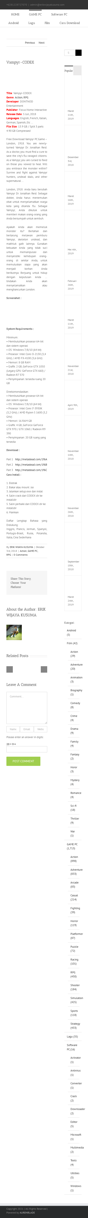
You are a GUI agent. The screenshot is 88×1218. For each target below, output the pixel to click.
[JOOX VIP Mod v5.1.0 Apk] (73, 301)
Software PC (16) (72, 1047)
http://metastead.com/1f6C (31, 470)
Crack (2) (73, 1098)
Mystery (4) (73, 782)
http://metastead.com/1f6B (31, 464)
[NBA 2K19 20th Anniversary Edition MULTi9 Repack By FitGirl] (73, 528)
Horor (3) (73, 769)
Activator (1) (73, 1060)
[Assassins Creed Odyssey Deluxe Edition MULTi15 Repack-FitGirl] (73, 421)
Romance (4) (73, 795)
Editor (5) (73, 1124)
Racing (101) (73, 962)
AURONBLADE (27, 1212)
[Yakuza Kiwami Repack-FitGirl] (73, 266)
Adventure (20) (73, 667)
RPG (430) (73, 974)
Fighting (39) (73, 910)
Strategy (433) (73, 1026)
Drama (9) (73, 731)
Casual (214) (73, 897)
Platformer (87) (73, 936)
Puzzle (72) (73, 949)
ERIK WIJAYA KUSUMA (21, 547)
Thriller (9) (73, 821)
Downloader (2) (73, 1111)
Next (41, 42)
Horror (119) (73, 923)
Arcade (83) (73, 885)
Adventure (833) (73, 872)
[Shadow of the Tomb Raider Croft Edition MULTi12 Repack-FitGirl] (73, 471)
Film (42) (72, 643)
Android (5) (71, 632)
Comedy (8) (73, 705)
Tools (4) (73, 1162)
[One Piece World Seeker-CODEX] (73, 177)
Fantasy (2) (73, 757)
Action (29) (73, 654)
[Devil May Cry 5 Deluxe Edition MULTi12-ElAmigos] (73, 81)
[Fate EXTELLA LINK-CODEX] (73, 582)
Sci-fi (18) (73, 808)
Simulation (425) (73, 1000)
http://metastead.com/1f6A (31, 459)
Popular (69, 70)
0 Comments (21, 554)
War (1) (72, 834)
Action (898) (73, 859)
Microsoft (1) (73, 1137)
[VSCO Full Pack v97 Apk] (73, 386)
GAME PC (33, 550)
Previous (30, 42)
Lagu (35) (72, 1036)
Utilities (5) (73, 1175)
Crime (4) (73, 718)
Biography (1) (73, 692)
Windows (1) (73, 1188)
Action (18, 97)
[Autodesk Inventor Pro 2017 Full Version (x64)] (73, 340)
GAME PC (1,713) (72, 846)
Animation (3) (73, 680)
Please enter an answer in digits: (25, 737)
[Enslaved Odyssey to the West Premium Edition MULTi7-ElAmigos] (73, 216)
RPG (25, 97)
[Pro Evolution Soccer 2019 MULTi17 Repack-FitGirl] (73, 131)
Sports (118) (73, 1013)
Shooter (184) (73, 987)
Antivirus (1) (73, 1073)
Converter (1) (73, 1085)
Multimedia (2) (73, 1150)
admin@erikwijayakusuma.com (47, 4)
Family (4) (73, 744)
